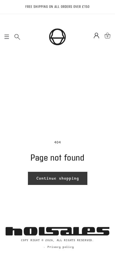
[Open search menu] (17, 37)
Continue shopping (57, 178)
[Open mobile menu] (6, 37)
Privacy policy (60, 247)
